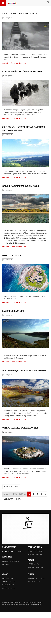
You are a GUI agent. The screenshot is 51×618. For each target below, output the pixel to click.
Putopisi (5, 564)
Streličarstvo (8, 585)
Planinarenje (7, 578)
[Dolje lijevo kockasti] (25, 529)
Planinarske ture (35, 551)
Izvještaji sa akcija (35, 567)
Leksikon (18, 605)
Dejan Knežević (36, 605)
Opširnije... (6, 63)
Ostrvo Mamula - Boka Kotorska (20, 428)
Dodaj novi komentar (18, 63)
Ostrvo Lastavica (11, 255)
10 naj (42, 578)
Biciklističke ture (35, 554)
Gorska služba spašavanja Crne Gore (22, 71)
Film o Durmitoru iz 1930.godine (19, 13)
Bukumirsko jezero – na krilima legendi (24, 370)
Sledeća (8, 499)
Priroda (5, 561)
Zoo (29, 582)
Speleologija (7, 581)
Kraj (18, 499)
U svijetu (19, 551)
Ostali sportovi (8, 588)
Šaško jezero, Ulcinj (13, 311)
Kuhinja (37, 582)
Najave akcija (33, 564)
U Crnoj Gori (7, 551)
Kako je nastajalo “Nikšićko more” (20, 186)
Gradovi (15, 561)
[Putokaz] (12, 3)
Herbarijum (32, 578)
